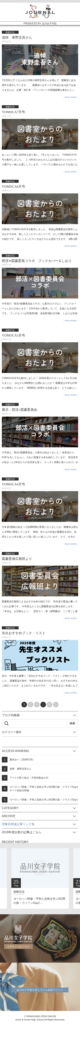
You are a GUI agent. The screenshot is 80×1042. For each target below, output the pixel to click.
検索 (72, 723)
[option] (40, 878)
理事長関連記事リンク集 (18, 824)
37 (49, 704)
